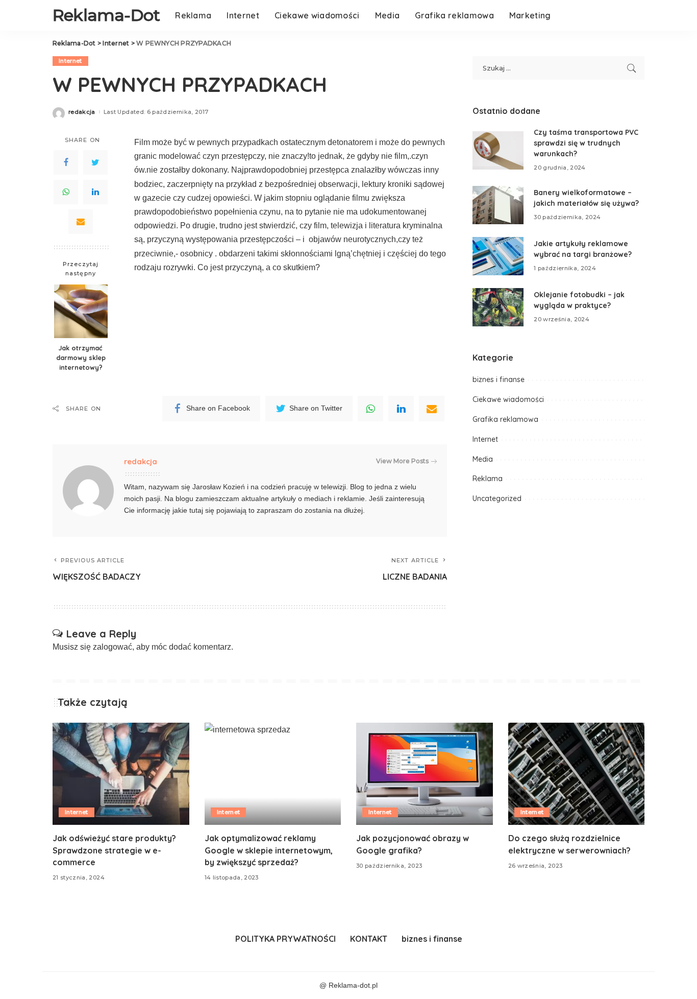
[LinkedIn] (95, 192)
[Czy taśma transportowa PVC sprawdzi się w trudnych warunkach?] (498, 150)
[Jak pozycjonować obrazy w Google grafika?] (424, 774)
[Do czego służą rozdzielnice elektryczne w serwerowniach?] (576, 774)
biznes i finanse (498, 379)
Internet (70, 60)
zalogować (112, 647)
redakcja (81, 112)
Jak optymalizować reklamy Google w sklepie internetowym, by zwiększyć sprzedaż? (269, 850)
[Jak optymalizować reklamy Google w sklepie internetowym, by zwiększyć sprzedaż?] (273, 774)
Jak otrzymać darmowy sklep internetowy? (81, 357)
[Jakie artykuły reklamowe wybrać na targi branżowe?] (498, 256)
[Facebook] (66, 162)
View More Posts (402, 461)
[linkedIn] (401, 408)
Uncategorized (496, 498)
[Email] (80, 221)
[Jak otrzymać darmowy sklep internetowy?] (81, 311)
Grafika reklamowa (505, 419)
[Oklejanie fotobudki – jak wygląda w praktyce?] (498, 307)
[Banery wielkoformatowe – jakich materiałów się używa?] (498, 205)
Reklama (487, 478)
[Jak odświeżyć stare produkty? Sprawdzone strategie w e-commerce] (121, 774)
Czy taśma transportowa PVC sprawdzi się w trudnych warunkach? (586, 143)
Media (482, 459)
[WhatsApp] (66, 192)
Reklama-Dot (106, 15)
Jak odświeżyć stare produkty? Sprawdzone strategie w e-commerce (114, 850)
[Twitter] (95, 162)
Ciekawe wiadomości (508, 399)
